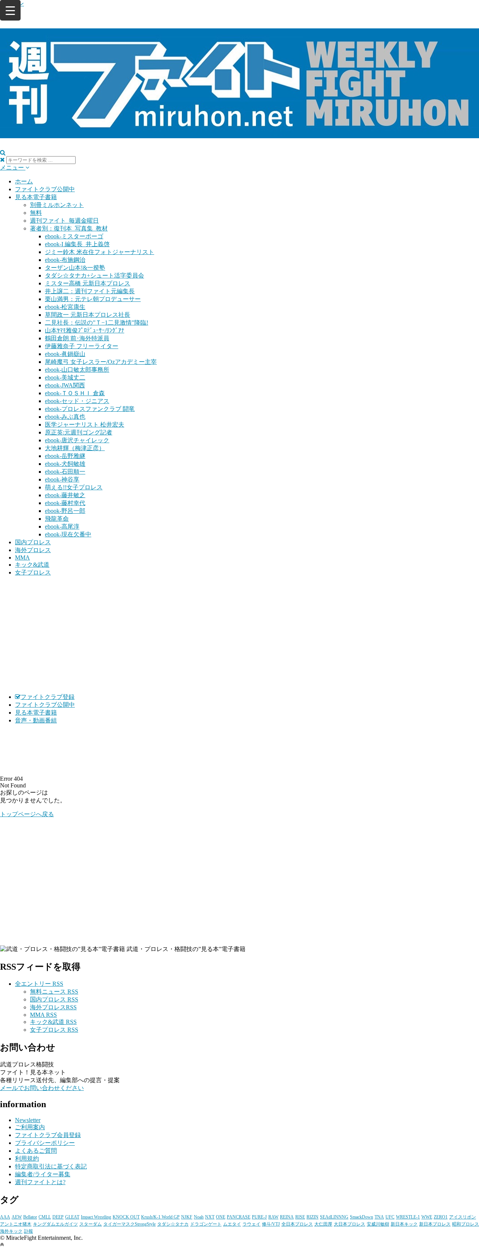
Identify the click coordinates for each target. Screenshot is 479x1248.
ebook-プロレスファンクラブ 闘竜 (90, 409)
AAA (5, 1217)
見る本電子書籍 (36, 197)
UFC (389, 1217)
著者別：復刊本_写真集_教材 (69, 228)
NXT (209, 1217)
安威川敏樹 (378, 1224)
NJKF (186, 1217)
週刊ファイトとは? (40, 1182)
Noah (199, 1217)
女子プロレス (33, 572)
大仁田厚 (323, 1224)
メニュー (12, 167)
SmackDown (361, 1217)
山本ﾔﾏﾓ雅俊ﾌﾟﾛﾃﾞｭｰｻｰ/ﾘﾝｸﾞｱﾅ (84, 330)
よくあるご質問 (36, 1151)
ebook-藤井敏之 (65, 495)
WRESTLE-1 (408, 1217)
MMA (22, 557)
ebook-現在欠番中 (68, 534)
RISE (300, 1217)
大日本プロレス (349, 1224)
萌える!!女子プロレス (74, 487)
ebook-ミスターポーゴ (74, 236)
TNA (379, 1217)
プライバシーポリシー (45, 1143)
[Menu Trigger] (10, 10)
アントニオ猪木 (15, 1224)
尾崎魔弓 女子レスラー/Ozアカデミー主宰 (101, 362)
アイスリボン (462, 1217)
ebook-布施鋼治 (65, 260)
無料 (36, 213)
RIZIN (312, 1217)
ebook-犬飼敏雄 (65, 464)
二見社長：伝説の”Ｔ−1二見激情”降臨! (96, 322)
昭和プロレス (465, 1224)
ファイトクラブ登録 (47, 697)
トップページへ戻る (27, 814)
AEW (17, 1217)
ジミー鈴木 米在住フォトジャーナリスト (99, 252)
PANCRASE (238, 1217)
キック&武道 (32, 564)
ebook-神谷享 (62, 479)
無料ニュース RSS (54, 991)
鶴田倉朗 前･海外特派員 (77, 338)
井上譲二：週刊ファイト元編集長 (90, 291)
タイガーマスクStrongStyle (129, 1224)
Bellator (30, 1217)
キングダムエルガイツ (55, 1224)
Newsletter (27, 1120)
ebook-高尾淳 (62, 526)
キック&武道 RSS (53, 1022)
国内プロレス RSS (54, 999)
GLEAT (72, 1217)
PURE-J (259, 1217)
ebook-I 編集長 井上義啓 (77, 244)
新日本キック (404, 1224)
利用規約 (27, 1158)
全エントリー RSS (39, 984)
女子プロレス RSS (54, 1029)
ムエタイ (232, 1224)
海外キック (11, 1231)
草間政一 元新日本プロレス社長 (87, 315)
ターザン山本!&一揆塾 (75, 267)
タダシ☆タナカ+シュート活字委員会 (94, 275)
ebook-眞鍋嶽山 (65, 354)
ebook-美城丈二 (65, 377)
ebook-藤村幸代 (65, 503)
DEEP (58, 1217)
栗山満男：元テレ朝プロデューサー (93, 299)
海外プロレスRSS (53, 1007)
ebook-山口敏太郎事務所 (77, 369)
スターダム (90, 1224)
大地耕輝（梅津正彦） (75, 448)
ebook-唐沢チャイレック (77, 440)
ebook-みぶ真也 (65, 417)
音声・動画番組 (36, 720)
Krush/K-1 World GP (160, 1217)
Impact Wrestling (96, 1217)
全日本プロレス (297, 1224)
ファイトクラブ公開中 (45, 189)
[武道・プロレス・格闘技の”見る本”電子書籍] (239, 134)
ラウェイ (251, 1224)
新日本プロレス (435, 1224)
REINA (287, 1217)
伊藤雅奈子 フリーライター (81, 346)
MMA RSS (43, 1015)
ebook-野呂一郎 (65, 511)
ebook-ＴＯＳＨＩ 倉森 (75, 393)
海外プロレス (33, 550)
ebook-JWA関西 (65, 385)
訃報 (28, 1231)
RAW (273, 1217)
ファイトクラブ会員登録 (48, 1135)
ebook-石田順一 (65, 471)
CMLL (45, 1217)
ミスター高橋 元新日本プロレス (87, 283)
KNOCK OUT (126, 1217)
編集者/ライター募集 (42, 1174)
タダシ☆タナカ (173, 1224)
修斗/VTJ (271, 1224)
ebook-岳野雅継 (65, 456)
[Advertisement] (239, 635)
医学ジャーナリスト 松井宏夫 (84, 424)
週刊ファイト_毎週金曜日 (64, 220)
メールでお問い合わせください (42, 1088)
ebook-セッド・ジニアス (77, 401)
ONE (220, 1217)
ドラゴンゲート (206, 1224)
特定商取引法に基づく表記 (51, 1166)
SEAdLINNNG (334, 1217)
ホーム (24, 181)
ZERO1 (441, 1217)
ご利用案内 (30, 1127)
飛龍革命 (57, 518)
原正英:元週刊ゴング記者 (78, 432)
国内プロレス (33, 542)
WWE (426, 1217)
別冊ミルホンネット (57, 205)
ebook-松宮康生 (65, 307)
